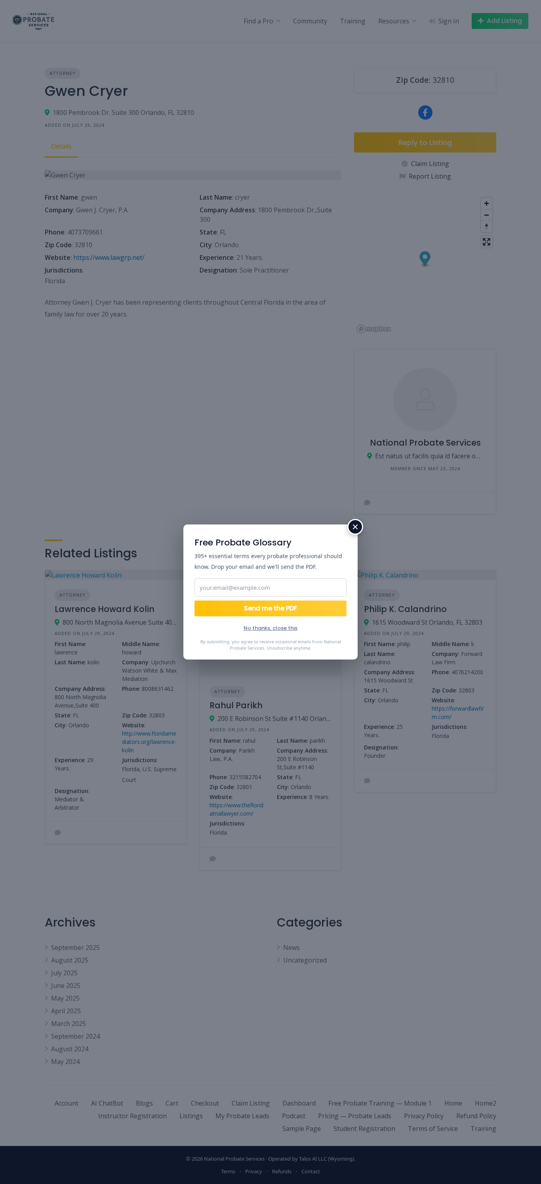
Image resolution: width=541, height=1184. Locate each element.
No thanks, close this (270, 628)
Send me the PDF (270, 608)
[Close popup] (355, 527)
